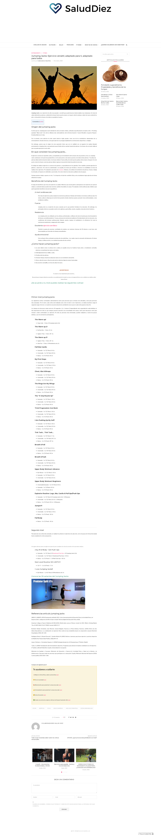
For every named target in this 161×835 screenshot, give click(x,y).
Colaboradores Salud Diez (44, 60)
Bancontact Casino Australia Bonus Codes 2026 (122, 102)
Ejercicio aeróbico (58, 708)
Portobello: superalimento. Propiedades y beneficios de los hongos (113, 87)
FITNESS (78, 44)
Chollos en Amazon (40, 44)
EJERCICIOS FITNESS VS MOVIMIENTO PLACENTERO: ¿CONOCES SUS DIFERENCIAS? (86, 765)
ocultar (41, 121)
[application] (58, 594)
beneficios (41, 708)
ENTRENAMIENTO (36, 53)
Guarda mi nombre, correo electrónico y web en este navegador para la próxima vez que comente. (64, 805)
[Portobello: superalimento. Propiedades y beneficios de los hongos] (115, 73)
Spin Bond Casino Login (121, 95)
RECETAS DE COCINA (91, 44)
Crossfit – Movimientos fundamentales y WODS (42, 765)
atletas (34, 708)
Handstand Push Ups (58, 553)
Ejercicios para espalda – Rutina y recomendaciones (64, 765)
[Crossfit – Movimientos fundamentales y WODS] (42, 755)
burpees (61, 169)
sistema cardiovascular (86, 708)
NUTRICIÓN (52, 44)
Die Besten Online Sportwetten (106, 95)
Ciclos (49, 708)
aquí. (57, 674)
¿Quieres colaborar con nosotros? (113, 44)
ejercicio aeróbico (50, 226)
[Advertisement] (80, 28)
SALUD (61, 44)
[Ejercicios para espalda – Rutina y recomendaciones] (64, 755)
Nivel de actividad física (72, 708)
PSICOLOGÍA (70, 44)
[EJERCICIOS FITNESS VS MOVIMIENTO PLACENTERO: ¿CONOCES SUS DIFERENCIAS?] (86, 755)
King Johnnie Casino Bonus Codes (107, 102)
